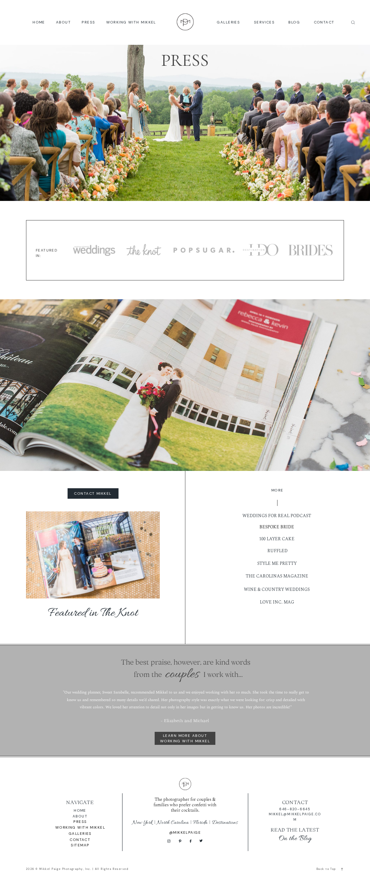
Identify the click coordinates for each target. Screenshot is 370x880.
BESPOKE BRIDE (276, 527)
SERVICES (264, 22)
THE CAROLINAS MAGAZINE (277, 576)
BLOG (294, 22)
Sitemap (80, 845)
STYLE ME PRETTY (277, 563)
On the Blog (295, 838)
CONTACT (324, 22)
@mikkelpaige (185, 832)
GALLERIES (228, 22)
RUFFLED (277, 551)
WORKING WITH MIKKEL (131, 22)
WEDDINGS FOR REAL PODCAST (276, 515)
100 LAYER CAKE (276, 539)
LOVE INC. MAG (277, 602)
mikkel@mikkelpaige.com (295, 816)
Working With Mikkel (80, 827)
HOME (39, 22)
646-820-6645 (295, 809)
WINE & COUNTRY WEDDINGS (277, 589)
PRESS (88, 22)
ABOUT (63, 22)
